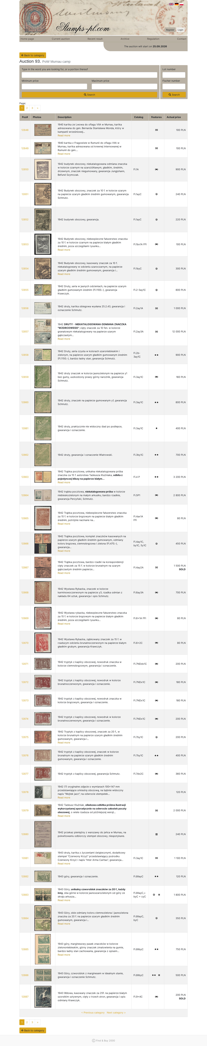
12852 (24, 219)
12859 (24, 376)
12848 (24, 129)
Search (90, 94)
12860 (24, 402)
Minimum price (30, 80)
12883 (24, 894)
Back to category (33, 55)
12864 (24, 495)
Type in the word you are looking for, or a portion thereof (55, 69)
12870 (25, 642)
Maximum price (100, 80)
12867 (25, 567)
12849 (24, 148)
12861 (25, 428)
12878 (25, 792)
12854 (24, 268)
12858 (24, 354)
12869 (24, 618)
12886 (24, 975)
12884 (24, 918)
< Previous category (93, 1012)
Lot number (169, 69)
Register (170, 29)
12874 (25, 718)
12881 (25, 858)
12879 (25, 810)
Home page (27, 38)
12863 (24, 476)
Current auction (61, 38)
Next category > (116, 1012)
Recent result (95, 38)
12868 (24, 592)
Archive (125, 38)
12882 (24, 876)
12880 (24, 834)
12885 (24, 949)
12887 (25, 996)
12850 (24, 169)
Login (180, 29)
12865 (24, 518)
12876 (25, 755)
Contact (181, 38)
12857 (25, 331)
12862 (24, 454)
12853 (24, 244)
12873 (25, 700)
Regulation (153, 38)
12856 (24, 308)
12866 (24, 543)
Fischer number (171, 80)
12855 (24, 289)
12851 (25, 194)
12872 (25, 682)
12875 (25, 737)
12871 (25, 663)
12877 (25, 773)
